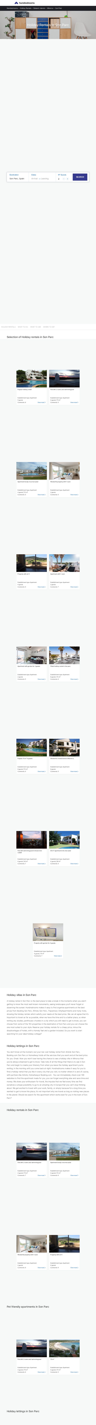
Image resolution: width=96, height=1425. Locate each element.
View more (41, 402)
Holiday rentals (25, 8)
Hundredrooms (12, 8)
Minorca (50, 8)
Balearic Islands (39, 8)
